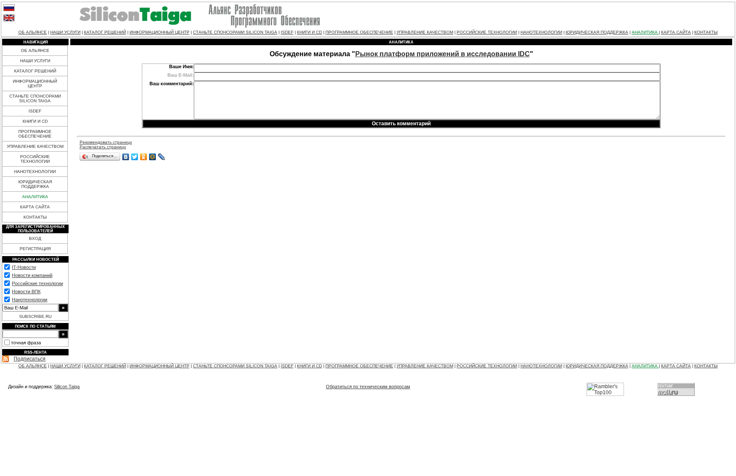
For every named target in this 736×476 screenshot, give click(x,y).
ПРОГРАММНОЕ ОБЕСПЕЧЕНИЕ (359, 32)
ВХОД (35, 238)
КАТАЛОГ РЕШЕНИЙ (105, 32)
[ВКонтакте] (125, 156)
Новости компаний (32, 275)
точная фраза (26, 342)
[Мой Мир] (152, 156)
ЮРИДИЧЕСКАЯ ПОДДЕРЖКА (597, 32)
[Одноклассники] (143, 156)
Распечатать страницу (103, 146)
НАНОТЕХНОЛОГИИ (541, 32)
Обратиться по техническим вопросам (368, 386)
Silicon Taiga (67, 386)
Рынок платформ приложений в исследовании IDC (442, 54)
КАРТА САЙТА (676, 32)
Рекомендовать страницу (106, 142)
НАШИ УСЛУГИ (65, 32)
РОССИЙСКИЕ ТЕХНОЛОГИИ (487, 32)
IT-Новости (24, 267)
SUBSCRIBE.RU (35, 316)
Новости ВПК (26, 291)
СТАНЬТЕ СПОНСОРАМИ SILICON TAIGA (235, 32)
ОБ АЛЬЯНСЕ (32, 32)
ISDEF (287, 32)
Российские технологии (37, 283)
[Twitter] (134, 156)
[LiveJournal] (161, 156)
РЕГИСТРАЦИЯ (35, 248)
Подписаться (30, 359)
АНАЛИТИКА (645, 32)
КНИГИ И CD (309, 32)
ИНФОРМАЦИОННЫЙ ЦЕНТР (159, 32)
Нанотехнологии (29, 299)
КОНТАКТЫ (706, 32)
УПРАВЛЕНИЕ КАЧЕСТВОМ (425, 32)
